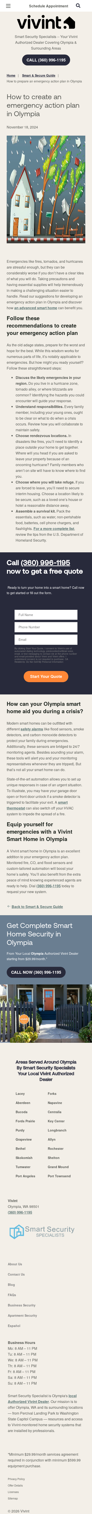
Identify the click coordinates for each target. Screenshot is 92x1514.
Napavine (55, 1102)
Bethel (20, 1148)
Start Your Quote (46, 676)
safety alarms (32, 729)
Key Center (56, 1121)
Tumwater (23, 1167)
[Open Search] (78, 5)
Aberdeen (23, 1102)
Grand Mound (58, 1167)
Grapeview (24, 1139)
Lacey (20, 1093)
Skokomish (24, 1157)
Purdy (20, 1130)
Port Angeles (25, 1176)
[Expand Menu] (47, 31)
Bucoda (21, 1112)
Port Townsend (59, 1176)
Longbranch (57, 1130)
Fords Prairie (25, 1121)
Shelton (54, 1157)
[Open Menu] (8, 5)
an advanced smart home (35, 307)
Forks (52, 1093)
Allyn (52, 1139)
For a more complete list (53, 528)
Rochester (55, 1148)
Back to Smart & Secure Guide (37, 906)
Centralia (54, 1112)
